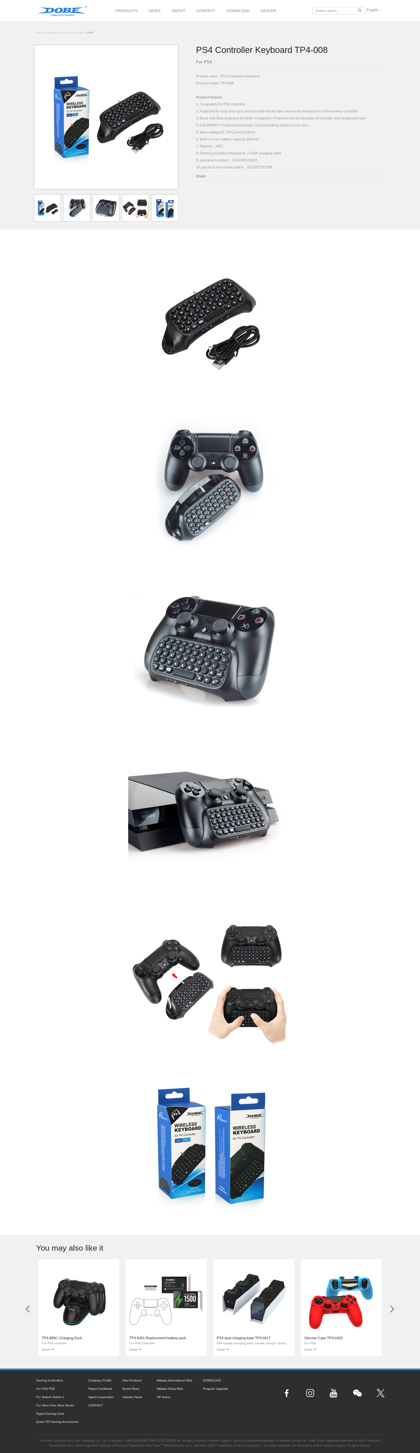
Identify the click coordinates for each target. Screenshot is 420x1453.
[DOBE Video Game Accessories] (62, 9)
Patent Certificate (100, 1388)
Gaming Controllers (49, 1380)
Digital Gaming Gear (50, 1413)
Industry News (132, 1397)
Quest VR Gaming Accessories (57, 1421)
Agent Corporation (101, 1397)
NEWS (155, 11)
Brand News (130, 1388)
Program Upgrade (215, 1388)
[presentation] (28, 1308)
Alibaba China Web (170, 1388)
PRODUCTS (127, 11)
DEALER (268, 11)
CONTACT (205, 11)
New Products (132, 1380)
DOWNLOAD (238, 11)
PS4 (81, 33)
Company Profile (99, 1380)
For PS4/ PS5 (68, 33)
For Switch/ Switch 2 (50, 1397)
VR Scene (163, 1397)
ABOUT (178, 11)
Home (39, 33)
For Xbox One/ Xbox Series (55, 1405)
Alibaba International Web (174, 1380)
